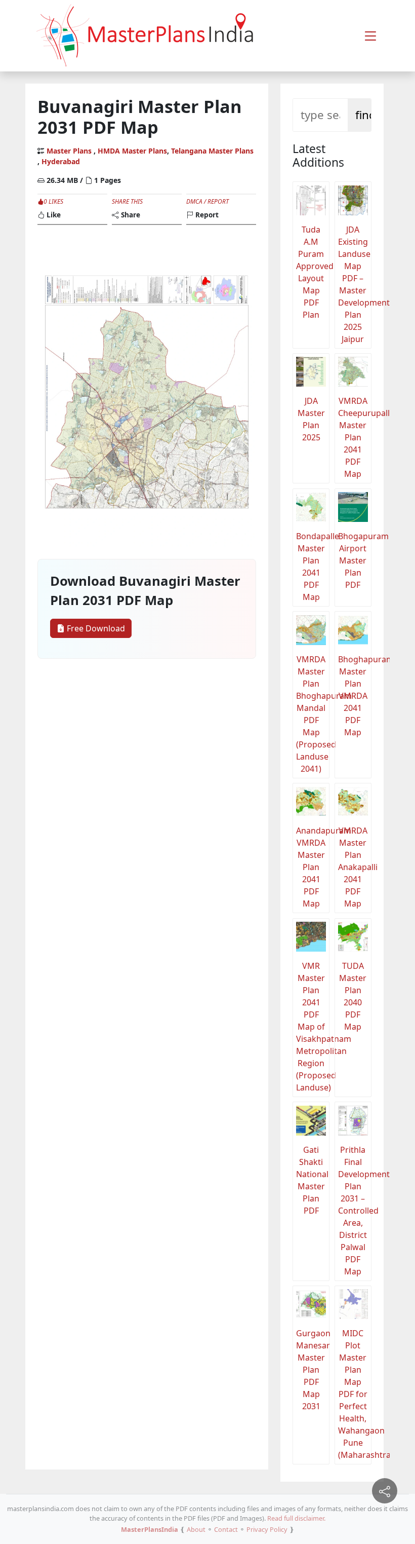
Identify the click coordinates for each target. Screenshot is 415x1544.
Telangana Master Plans (212, 151)
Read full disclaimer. (296, 1518)
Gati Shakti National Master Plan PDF (312, 1180)
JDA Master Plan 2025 (311, 419)
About (196, 1529)
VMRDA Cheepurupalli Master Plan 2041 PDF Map (354, 437)
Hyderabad (61, 161)
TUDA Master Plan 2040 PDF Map (352, 996)
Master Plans (69, 151)
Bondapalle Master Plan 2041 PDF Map (312, 566)
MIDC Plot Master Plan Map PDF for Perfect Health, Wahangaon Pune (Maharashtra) (354, 1394)
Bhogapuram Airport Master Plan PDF (354, 560)
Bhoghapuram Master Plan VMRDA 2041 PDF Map (354, 696)
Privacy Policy (266, 1529)
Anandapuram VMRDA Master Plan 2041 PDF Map (312, 867)
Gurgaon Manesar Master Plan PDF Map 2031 (312, 1370)
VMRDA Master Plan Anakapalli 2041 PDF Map (354, 867)
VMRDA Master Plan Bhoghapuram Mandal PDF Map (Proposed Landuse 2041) (312, 714)
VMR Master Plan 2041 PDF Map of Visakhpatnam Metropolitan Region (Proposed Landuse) (312, 1026)
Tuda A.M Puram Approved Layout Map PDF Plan (312, 272)
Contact (226, 1529)
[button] (370, 36)
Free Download (95, 628)
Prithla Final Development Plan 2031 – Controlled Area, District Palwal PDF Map (354, 1210)
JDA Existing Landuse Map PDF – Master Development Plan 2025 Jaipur (354, 284)
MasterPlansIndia (149, 1529)
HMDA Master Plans (132, 151)
